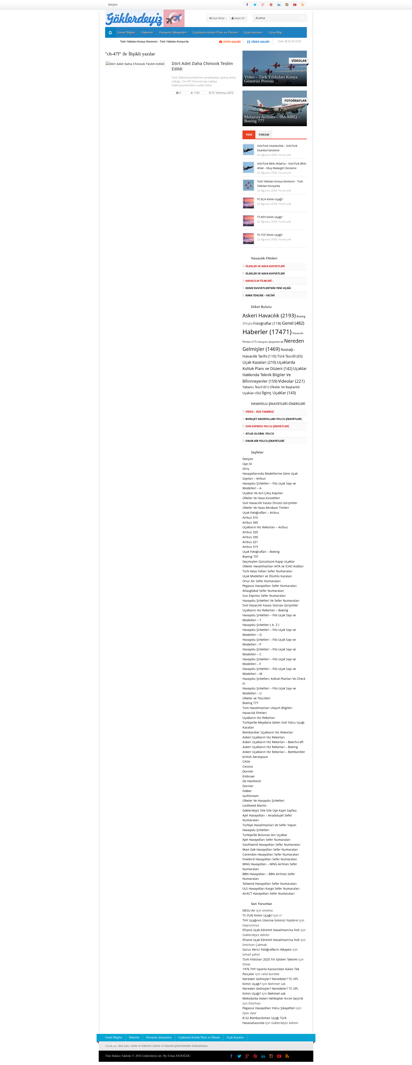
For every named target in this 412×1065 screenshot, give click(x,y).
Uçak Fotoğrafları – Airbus (260, 513)
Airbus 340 (250, 522)
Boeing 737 (250, 556)
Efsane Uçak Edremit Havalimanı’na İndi (271, 930)
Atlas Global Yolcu (259, 433)
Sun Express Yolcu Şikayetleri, (267, 426)
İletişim (112, 4)
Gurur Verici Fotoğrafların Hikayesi (267, 949)
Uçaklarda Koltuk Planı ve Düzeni (215, 32)
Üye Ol (247, 464)
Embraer (248, 776)
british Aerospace (255, 757)
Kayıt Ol (239, 18)
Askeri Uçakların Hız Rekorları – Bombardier (273, 752)
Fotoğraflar (267, 323)
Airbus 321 (250, 542)
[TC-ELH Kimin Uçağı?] (248, 208)
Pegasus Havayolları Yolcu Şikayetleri (268, 1008)
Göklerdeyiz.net (152, 1055)
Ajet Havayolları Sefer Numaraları (266, 840)
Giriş (245, 469)
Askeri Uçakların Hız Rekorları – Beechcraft (272, 742)
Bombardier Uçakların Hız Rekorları (267, 732)
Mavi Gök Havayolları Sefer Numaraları (270, 849)
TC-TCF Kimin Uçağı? (270, 235)
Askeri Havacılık (269, 315)
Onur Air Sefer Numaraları (261, 581)
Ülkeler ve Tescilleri (256, 698)
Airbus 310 (250, 517)
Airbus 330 (250, 537)
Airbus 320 (250, 532)
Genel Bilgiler (126, 32)
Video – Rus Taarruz (259, 412)
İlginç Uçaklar (279, 392)
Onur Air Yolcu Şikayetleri (264, 441)
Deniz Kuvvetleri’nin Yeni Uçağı (268, 288)
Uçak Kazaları (253, 32)
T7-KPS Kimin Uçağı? (270, 217)
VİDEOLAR (298, 61)
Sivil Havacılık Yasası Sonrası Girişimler (270, 605)
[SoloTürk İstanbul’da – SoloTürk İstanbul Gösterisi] (248, 154)
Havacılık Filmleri (254, 713)
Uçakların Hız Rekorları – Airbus (265, 527)
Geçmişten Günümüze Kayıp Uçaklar (268, 561)
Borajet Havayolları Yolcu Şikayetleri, (273, 419)
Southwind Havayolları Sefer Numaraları (271, 844)
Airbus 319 (250, 547)
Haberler (147, 32)
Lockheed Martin (254, 805)
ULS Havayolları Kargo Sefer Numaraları (271, 888)
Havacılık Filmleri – (259, 281)
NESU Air (248, 910)
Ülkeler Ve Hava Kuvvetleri (265, 266)
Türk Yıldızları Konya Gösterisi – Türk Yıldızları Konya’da (154, 41)
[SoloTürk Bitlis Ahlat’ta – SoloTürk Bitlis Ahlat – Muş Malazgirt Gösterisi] (248, 172)
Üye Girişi (218, 18)
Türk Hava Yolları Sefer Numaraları (267, 571)
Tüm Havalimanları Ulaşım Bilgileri (267, 708)
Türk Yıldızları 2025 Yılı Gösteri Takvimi (270, 959)
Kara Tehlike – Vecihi (260, 295)
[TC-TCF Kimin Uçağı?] (248, 243)
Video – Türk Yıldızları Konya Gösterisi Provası (270, 78)
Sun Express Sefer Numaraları (264, 596)
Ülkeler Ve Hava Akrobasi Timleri (265, 508)
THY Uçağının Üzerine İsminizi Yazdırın (270, 920)
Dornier (247, 771)
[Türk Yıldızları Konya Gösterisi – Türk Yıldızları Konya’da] (248, 190)
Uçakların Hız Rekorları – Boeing (265, 610)
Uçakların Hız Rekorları (258, 718)
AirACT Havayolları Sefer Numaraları (268, 893)
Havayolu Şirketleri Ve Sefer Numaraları (270, 600)
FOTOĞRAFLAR (295, 100)
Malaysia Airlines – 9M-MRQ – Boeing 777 (272, 118)
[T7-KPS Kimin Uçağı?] (248, 226)
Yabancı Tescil (255, 387)
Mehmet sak (276, 993)
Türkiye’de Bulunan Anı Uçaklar (264, 835)
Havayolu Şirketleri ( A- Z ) (260, 625)
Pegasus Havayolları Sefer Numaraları (269, 586)
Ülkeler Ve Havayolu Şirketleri (263, 800)
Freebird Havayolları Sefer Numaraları (269, 859)
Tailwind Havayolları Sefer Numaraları (269, 884)
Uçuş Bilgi (275, 32)
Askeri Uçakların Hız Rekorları (263, 737)
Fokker (247, 791)
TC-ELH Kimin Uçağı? (270, 199)
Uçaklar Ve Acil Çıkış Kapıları (262, 493)
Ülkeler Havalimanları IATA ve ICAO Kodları (273, 566)
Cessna (247, 766)
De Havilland (251, 781)
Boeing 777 (250, 703)
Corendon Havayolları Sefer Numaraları (270, 854)
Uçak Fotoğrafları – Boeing (261, 552)
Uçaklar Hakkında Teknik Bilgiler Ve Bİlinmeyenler (274, 375)
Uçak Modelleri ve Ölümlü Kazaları (267, 576)
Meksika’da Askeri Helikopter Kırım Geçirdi (272, 998)
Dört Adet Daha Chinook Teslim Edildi (202, 66)
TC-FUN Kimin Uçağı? (257, 915)
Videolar (291, 381)
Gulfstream (250, 796)
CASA (246, 761)
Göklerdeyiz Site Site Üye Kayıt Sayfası (269, 810)
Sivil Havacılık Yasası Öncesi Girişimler (269, 503)
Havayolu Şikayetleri (173, 32)
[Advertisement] (82, 74)
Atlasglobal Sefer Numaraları (263, 591)
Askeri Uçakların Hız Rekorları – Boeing (270, 747)
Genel (293, 323)
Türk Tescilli (290, 356)
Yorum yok (284, 155)
